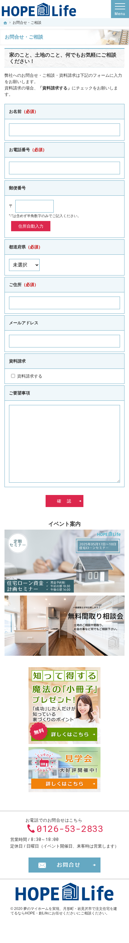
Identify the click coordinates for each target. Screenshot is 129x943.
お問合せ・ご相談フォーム (64, 865)
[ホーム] (5, 23)
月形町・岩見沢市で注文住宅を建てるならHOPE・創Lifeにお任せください (63, 911)
